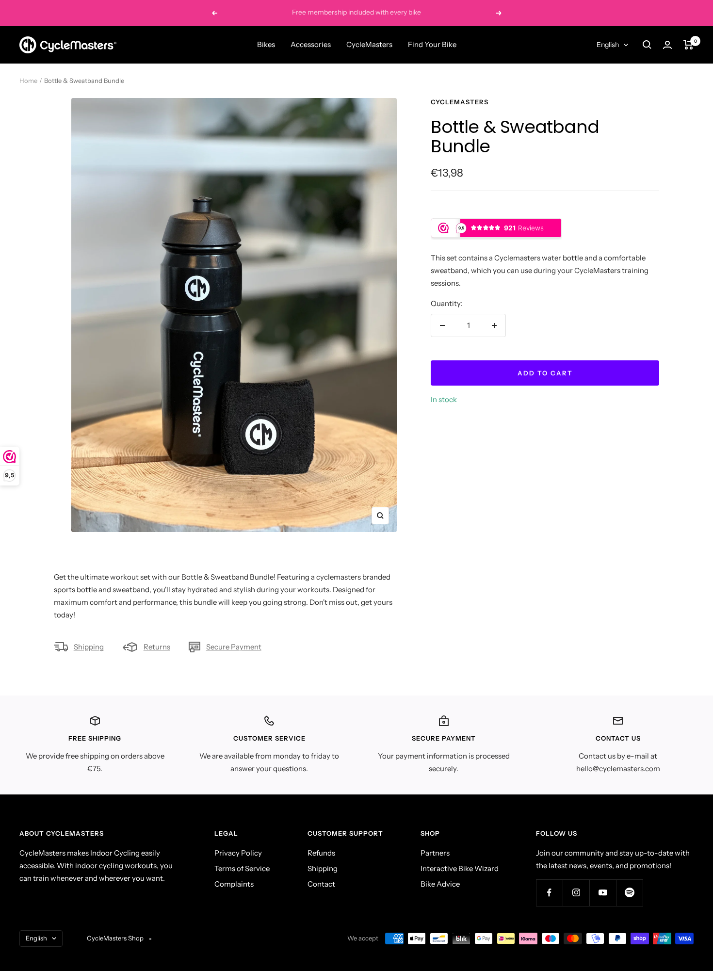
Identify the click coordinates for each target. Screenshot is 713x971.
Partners (435, 853)
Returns (157, 646)
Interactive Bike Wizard (460, 868)
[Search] (647, 44)
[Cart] (688, 44)
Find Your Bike (432, 44)
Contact (321, 884)
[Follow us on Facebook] (549, 892)
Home (28, 80)
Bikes (266, 44)
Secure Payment (233, 646)
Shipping (89, 646)
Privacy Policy (238, 853)
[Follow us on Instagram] (576, 892)
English (608, 44)
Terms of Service (242, 868)
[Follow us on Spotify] (629, 892)
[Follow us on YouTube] (602, 892)
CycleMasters (369, 44)
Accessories (311, 44)
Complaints (234, 884)
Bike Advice (440, 884)
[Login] (667, 45)
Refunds (321, 853)
